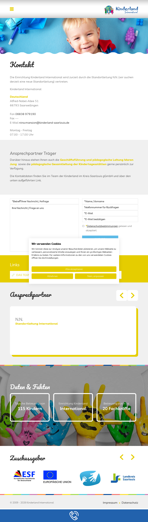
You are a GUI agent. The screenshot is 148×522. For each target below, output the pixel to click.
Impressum (110, 502)
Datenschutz (130, 502)
